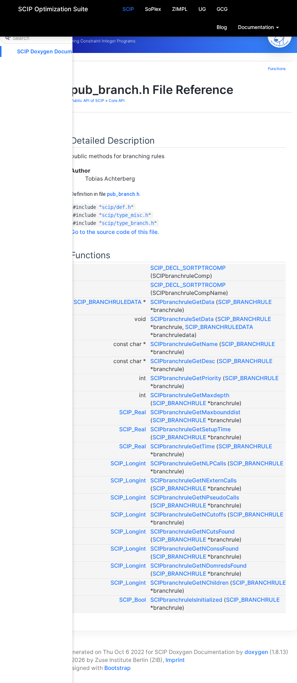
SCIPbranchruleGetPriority (185, 378)
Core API (117, 100)
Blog (222, 27)
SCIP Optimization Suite (53, 9)
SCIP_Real (132, 412)
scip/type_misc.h (125, 215)
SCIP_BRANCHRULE (245, 302)
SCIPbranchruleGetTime (182, 446)
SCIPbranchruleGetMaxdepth (189, 395)
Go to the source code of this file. (115, 232)
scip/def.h (116, 207)
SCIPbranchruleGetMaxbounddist (195, 412)
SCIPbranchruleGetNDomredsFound (198, 565)
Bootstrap (117, 668)
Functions (277, 68)
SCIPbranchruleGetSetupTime (190, 429)
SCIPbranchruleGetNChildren (189, 582)
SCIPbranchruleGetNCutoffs (188, 514)
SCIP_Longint (128, 463)
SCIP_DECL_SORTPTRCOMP (188, 267)
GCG (222, 9)
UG (202, 9)
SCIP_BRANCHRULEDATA (108, 302)
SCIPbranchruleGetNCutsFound (192, 531)
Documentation (256, 27)
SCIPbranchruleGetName (184, 344)
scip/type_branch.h (128, 223)
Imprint (175, 660)
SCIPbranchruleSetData (182, 319)
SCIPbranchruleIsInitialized (186, 599)
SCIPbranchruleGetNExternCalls (193, 480)
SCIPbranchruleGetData (182, 302)
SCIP (128, 9)
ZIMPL (180, 9)
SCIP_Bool (132, 599)
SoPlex (153, 9)
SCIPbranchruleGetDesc (182, 361)
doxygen (256, 652)
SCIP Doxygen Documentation (55, 51)
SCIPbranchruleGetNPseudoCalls (194, 497)
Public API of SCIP (87, 100)
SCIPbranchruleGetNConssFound (194, 548)
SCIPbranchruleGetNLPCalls (188, 463)
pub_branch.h (123, 194)
